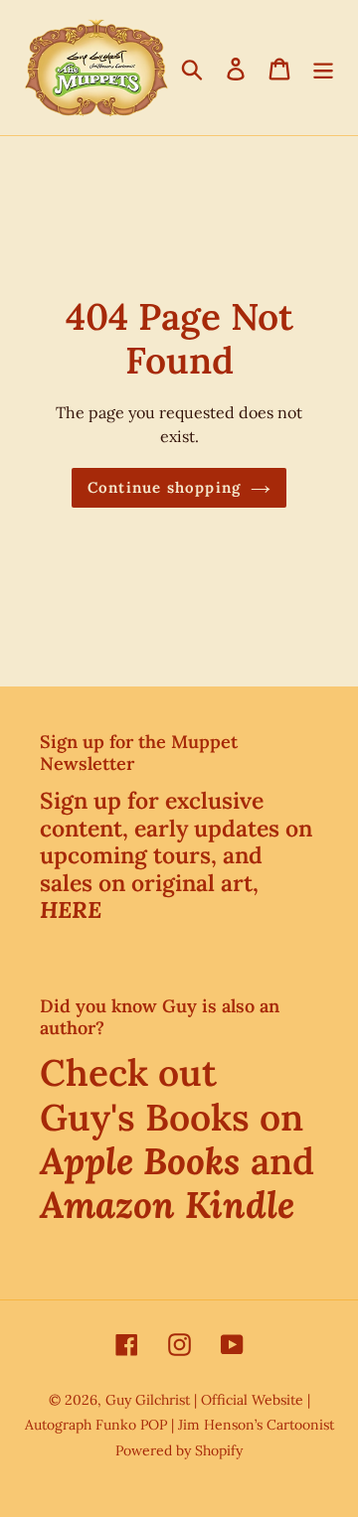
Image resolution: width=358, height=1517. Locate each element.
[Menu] (323, 67)
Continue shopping (164, 487)
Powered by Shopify (179, 1450)
